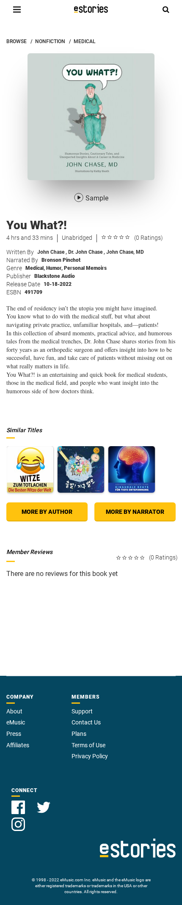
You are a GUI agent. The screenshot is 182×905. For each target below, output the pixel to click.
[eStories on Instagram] (18, 819)
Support (82, 711)
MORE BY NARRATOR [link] (135, 511)
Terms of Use (88, 745)
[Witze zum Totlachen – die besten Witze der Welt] (30, 469)
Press (13, 733)
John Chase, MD (125, 252)
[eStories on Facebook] (19, 802)
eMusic (15, 722)
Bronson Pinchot (60, 260)
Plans (79, 733)
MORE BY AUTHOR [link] (47, 511)
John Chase (52, 252)
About (14, 711)
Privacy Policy (90, 756)
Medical (35, 268)
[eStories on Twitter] (43, 802)
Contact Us (86, 722)
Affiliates (17, 745)
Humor (54, 268)
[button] (17, 9)
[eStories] (91, 8)
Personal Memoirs (85, 268)
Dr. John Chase (86, 252)
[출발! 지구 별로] (81, 469)
